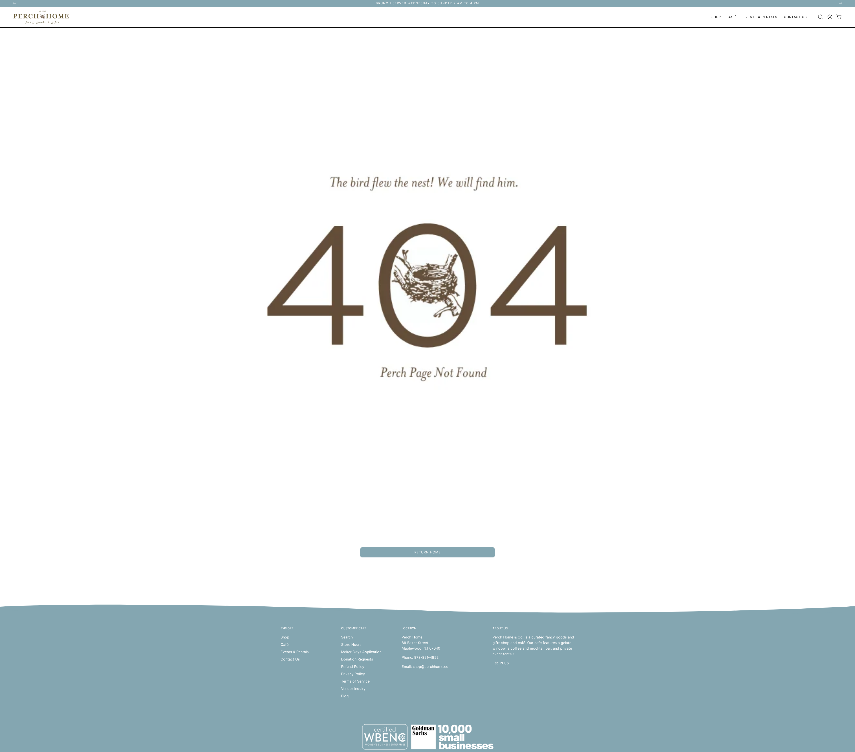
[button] (716, 17)
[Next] (841, 3)
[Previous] (14, 3)
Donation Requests (357, 659)
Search (347, 637)
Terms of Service (355, 681)
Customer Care (353, 628)
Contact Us (290, 659)
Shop (285, 637)
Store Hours (351, 644)
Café (285, 644)
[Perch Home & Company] (41, 17)
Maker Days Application (361, 652)
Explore (287, 628)
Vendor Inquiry (353, 688)
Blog (345, 696)
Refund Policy (352, 666)
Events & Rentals (295, 652)
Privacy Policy (353, 674)
